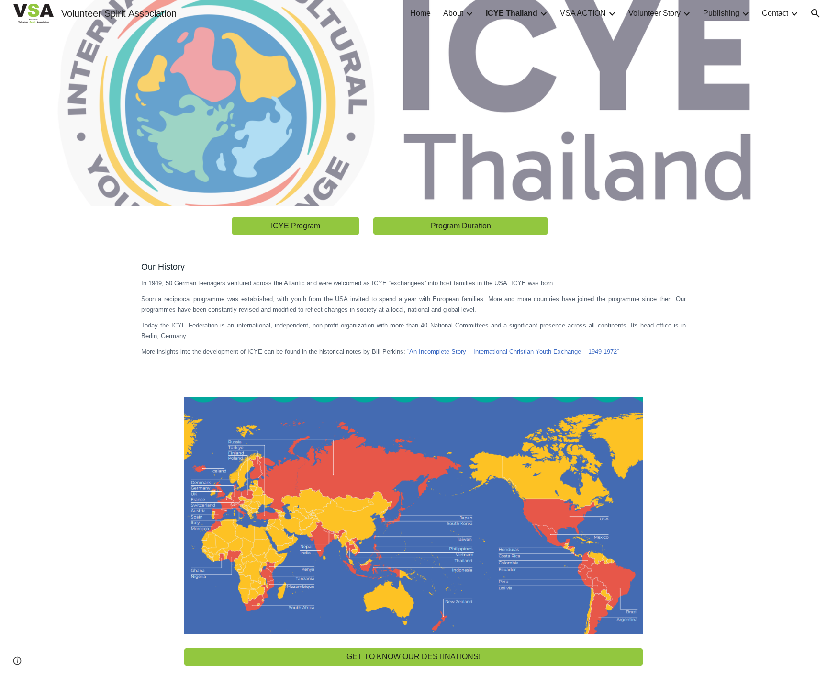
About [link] (453, 13)
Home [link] (420, 13)
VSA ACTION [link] (583, 13)
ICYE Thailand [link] (511, 13)
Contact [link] (775, 13)
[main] (413, 316)
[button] (815, 13)
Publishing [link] (721, 13)
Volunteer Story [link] (654, 13)
